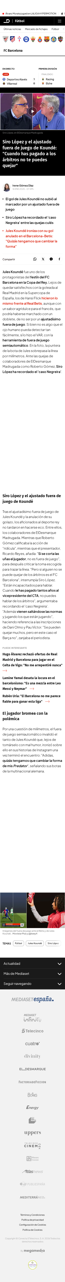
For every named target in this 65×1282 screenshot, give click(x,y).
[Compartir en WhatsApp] (35, 259)
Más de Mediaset (16, 973)
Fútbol (19, 21)
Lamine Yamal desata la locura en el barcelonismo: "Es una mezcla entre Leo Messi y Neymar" (32, 683)
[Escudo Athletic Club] (6, 39)
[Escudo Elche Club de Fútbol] (33, 39)
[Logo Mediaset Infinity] (32, 1018)
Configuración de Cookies (32, 1224)
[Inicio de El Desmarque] (7, 21)
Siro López (53, 943)
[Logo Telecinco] (32, 1030)
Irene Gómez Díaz (22, 185)
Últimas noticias (12, 29)
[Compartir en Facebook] (59, 259)
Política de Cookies (32, 1229)
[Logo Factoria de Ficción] (32, 1082)
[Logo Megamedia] (34, 1251)
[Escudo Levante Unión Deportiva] (60, 39)
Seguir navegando (17, 983)
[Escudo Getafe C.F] (54, 39)
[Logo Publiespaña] (32, 1184)
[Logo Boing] (32, 1094)
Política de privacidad (32, 1219)
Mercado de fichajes (36, 29)
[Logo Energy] (32, 1107)
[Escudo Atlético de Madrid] (12, 39)
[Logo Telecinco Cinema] (32, 1145)
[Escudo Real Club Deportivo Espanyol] (40, 39)
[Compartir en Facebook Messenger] (51, 259)
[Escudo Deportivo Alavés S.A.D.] (26, 39)
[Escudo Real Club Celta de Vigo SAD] (19, 39)
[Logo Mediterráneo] (32, 1197)
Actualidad (12, 963)
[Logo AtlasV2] (32, 1171)
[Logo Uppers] (32, 1133)
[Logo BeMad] (32, 1120)
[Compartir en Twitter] (43, 259)
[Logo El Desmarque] (33, 1069)
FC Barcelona (13, 51)
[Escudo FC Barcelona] (47, 39)
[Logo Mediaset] (32, 1001)
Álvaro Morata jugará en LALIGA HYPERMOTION (30, 13)
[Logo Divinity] (32, 1056)
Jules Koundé (35, 943)
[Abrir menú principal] (59, 21)
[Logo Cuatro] (32, 1043)
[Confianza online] (32, 1268)
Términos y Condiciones (32, 1215)
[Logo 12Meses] (33, 1158)
